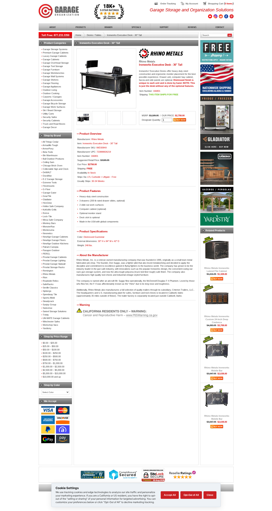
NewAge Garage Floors (54, 240)
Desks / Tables (94, 35)
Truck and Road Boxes (54, 124)
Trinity (46, 315)
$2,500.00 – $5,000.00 (53, 370)
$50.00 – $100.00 (51, 349)
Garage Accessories (53, 100)
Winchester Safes (51, 321)
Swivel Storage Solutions (55, 311)
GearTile (47, 196)
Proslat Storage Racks (54, 267)
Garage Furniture (51, 69)
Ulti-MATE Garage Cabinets (56, 318)
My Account (192, 3)
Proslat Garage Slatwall (54, 264)
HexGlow (47, 203)
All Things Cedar (51, 142)
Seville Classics (50, 287)
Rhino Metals (49, 274)
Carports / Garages (52, 97)
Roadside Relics (51, 281)
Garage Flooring (51, 83)
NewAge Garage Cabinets (55, 237)
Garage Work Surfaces (54, 107)
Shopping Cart (215, 3)
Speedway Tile (50, 294)
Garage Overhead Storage (56, 63)
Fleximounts (49, 186)
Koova (46, 213)
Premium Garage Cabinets (55, 52)
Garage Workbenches (53, 73)
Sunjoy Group (49, 304)
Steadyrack (48, 301)
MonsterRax (49, 226)
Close (210, 495)
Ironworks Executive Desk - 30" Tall (124, 35)
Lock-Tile (47, 216)
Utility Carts (48, 113)
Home (78, 35)
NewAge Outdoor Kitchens (55, 243)
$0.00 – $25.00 (50, 343)
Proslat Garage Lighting (54, 260)
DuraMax (47, 176)
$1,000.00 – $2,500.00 (53, 366)
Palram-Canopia (50, 247)
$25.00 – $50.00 (50, 346)
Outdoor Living (50, 90)
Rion (45, 277)
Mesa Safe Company (53, 220)
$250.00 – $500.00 (52, 356)
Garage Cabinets (51, 59)
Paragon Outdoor (51, 250)
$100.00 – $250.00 (52, 353)
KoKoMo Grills (50, 209)
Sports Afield (49, 298)
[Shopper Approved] (93, 477)
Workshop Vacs (50, 325)
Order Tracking (168, 3)
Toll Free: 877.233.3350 (55, 35)
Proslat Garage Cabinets (55, 257)
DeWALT (47, 172)
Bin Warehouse (50, 155)
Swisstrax (47, 308)
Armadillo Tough (50, 145)
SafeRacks (48, 284)
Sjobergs (47, 291)
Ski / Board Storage (52, 110)
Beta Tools (48, 152)
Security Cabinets (51, 120)
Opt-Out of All (191, 495)
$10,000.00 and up (52, 377)
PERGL (46, 254)
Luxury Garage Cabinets (55, 56)
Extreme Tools (50, 182)
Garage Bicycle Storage (54, 103)
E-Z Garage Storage (53, 179)
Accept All (170, 495)
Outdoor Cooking (51, 93)
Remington (48, 270)
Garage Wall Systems (53, 76)
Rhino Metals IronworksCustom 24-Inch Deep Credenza (216, 319)
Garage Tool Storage (53, 66)
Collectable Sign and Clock (55, 169)
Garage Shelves (51, 80)
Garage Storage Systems (55, 49)
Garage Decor (50, 127)
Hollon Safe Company (53, 206)
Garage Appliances (52, 86)
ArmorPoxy (48, 148)
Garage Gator (49, 192)
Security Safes (50, 117)
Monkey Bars (49, 223)
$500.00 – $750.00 (52, 360)
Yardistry (47, 328)
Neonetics (48, 233)
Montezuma (48, 230)
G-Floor (46, 189)
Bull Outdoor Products (53, 159)
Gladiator (47, 199)
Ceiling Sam (48, 162)
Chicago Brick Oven (52, 165)
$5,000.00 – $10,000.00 (54, 373)
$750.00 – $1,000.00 (53, 363)
